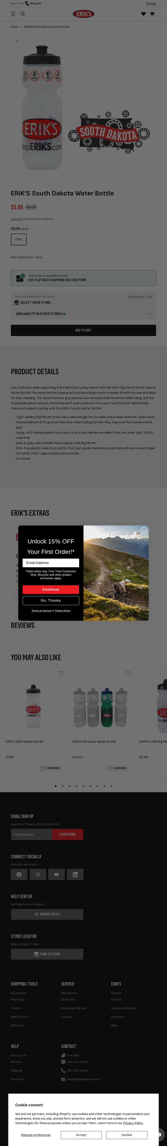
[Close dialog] (144, 530)
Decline (126, 1135)
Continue (50, 589)
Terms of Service (41, 610)
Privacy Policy (133, 1123)
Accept (81, 1135)
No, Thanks (51, 600)
